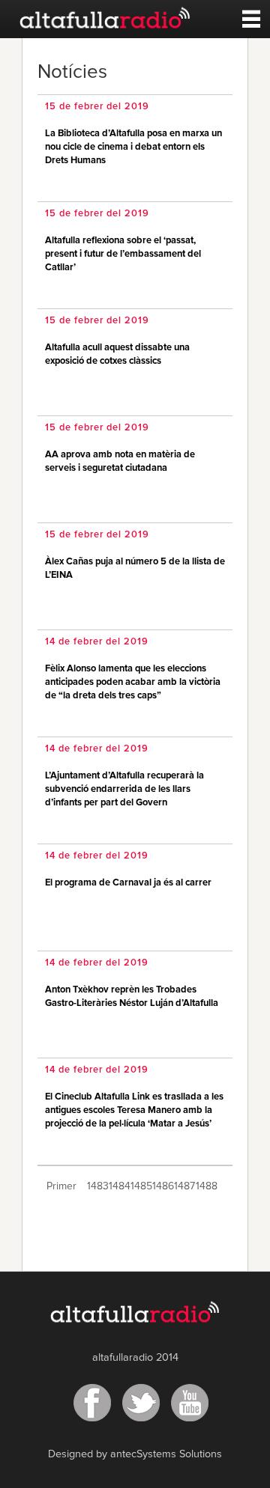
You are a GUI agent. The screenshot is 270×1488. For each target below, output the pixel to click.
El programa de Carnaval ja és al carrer (128, 883)
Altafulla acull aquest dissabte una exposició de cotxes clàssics (117, 354)
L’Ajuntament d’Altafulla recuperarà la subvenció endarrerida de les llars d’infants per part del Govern (124, 789)
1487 (183, 1186)
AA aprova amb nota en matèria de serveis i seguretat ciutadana (120, 461)
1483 (96, 1186)
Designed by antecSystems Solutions (135, 1454)
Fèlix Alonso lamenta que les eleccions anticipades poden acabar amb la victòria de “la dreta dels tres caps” (132, 682)
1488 (205, 1186)
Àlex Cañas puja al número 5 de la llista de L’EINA (135, 568)
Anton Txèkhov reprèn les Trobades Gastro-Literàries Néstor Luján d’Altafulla (131, 996)
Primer (61, 1186)
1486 (161, 1186)
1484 (118, 1186)
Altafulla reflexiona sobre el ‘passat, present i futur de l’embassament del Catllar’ (123, 254)
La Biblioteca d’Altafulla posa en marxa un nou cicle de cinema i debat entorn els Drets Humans (133, 147)
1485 (139, 1186)
